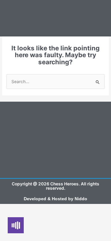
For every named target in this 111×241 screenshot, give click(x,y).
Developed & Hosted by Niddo (55, 199)
